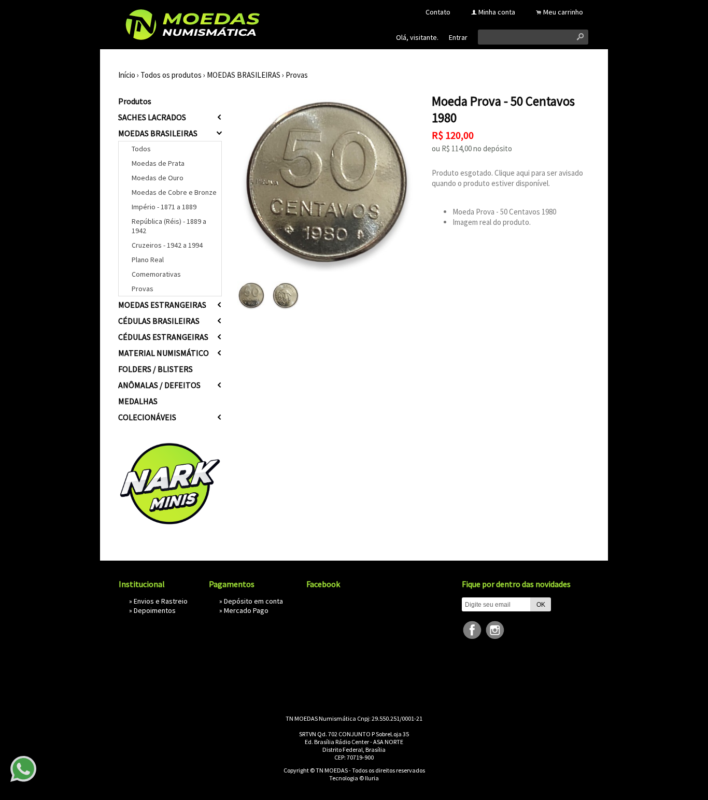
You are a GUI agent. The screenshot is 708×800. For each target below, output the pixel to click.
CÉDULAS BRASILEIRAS (159, 321)
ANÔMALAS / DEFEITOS (159, 385)
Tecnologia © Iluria (354, 778)
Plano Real (148, 259)
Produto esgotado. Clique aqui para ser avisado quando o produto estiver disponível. (507, 178)
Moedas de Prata (158, 163)
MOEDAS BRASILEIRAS (243, 75)
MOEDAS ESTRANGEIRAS (162, 304)
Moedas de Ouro (157, 177)
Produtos (134, 101)
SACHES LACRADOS (152, 117)
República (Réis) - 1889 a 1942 (169, 226)
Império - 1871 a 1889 (164, 206)
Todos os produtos (171, 75)
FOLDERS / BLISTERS (155, 369)
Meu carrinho (563, 12)
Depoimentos (155, 610)
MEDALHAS (138, 401)
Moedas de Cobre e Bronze (174, 192)
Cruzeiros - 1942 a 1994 (167, 245)
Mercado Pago (246, 610)
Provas (297, 75)
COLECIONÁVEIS (147, 417)
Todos (141, 148)
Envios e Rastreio (161, 601)
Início (126, 75)
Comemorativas (156, 274)
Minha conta (496, 12)
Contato (438, 12)
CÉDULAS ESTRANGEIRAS (163, 337)
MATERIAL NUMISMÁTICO (163, 353)
